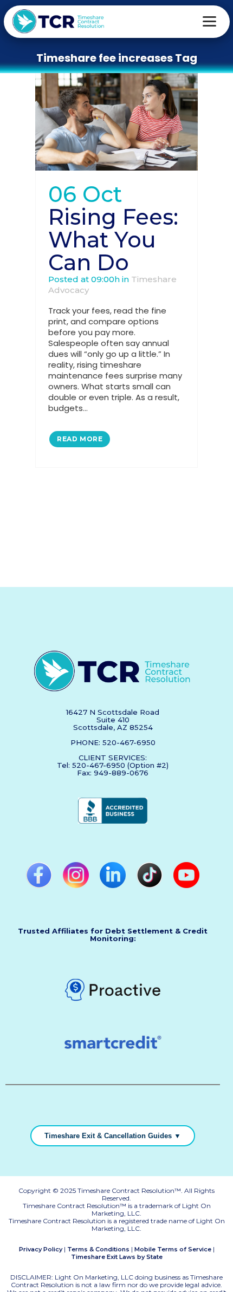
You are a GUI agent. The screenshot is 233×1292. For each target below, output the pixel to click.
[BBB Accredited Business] (112, 821)
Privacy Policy (40, 1249)
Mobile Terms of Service (172, 1249)
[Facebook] (40, 885)
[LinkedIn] (114, 885)
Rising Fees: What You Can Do (113, 240)
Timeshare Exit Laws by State (117, 1257)
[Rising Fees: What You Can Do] (116, 122)
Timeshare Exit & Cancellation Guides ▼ (112, 1136)
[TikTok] (151, 885)
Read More (79, 439)
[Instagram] (77, 885)
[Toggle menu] (209, 21)
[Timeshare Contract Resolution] (59, 21)
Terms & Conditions (98, 1249)
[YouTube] (186, 885)
